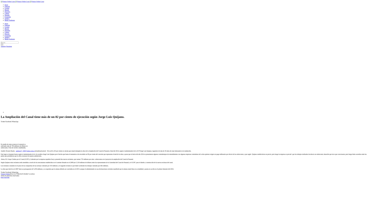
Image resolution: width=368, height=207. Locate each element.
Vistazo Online (5, 174)
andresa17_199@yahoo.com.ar (25, 151)
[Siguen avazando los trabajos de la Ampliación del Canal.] (52, 112)
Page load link (5, 177)
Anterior (3, 46)
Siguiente (9, 46)
